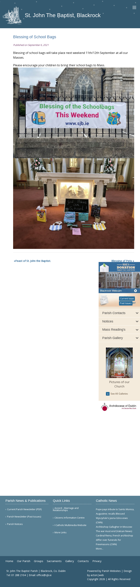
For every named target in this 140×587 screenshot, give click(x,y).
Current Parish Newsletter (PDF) (24, 509)
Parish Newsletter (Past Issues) (24, 516)
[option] (119, 368)
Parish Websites (111, 571)
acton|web (97, 575)
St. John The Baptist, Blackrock (62, 15)
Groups (38, 561)
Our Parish (23, 561)
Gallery (69, 561)
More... (99, 548)
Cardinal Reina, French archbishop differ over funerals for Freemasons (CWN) (114, 540)
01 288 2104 (18, 575)
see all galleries (119, 393)
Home (9, 561)
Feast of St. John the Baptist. (33, 261)
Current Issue (127, 298)
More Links (61, 532)
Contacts (83, 561)
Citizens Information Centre (70, 518)
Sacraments (54, 561)
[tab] (119, 313)
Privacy (97, 561)
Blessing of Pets (121, 261)
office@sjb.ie (44, 575)
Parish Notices (15, 524)
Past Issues (125, 303)
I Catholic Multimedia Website (70, 525)
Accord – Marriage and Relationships (66, 509)
